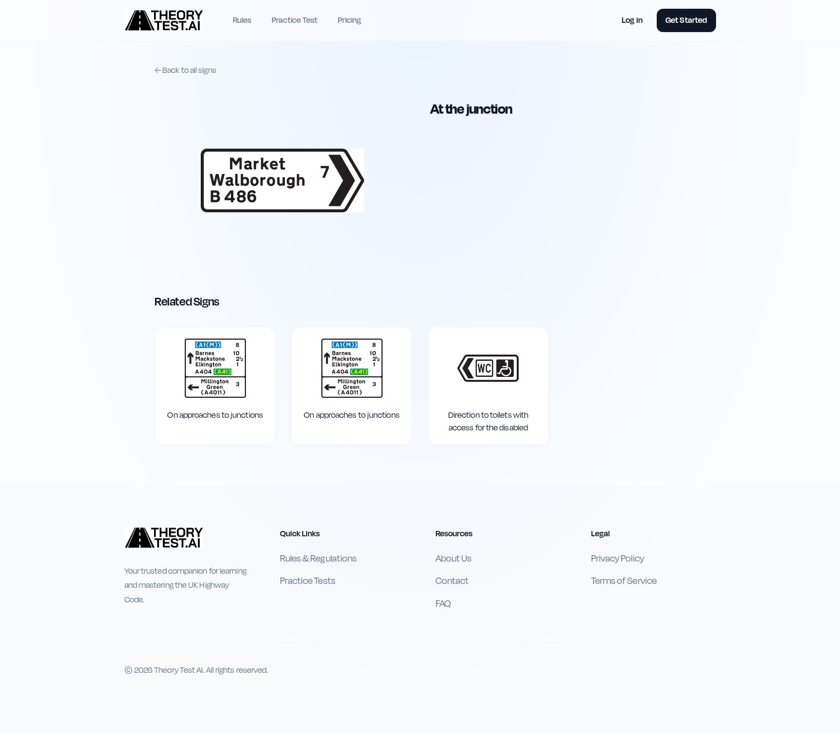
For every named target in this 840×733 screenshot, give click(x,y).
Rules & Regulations (318, 558)
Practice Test (294, 20)
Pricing (349, 20)
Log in (632, 20)
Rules (242, 20)
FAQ (443, 604)
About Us (454, 558)
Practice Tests (307, 581)
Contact (452, 581)
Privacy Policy (617, 558)
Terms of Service (624, 581)
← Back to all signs (185, 70)
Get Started (686, 20)
